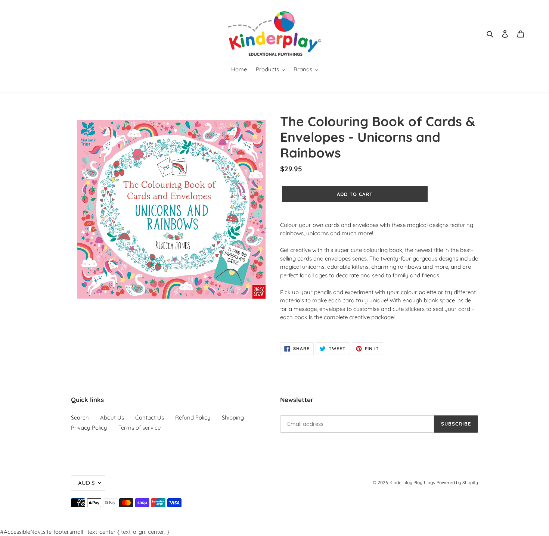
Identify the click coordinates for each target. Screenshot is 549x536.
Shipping (233, 417)
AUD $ (86, 482)
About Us (112, 417)
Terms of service (139, 427)
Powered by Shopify (457, 482)
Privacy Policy (89, 427)
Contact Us (149, 417)
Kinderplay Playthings (412, 482)
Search (80, 417)
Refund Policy (193, 417)
